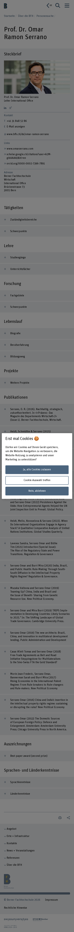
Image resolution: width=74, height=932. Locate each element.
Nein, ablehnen (37, 491)
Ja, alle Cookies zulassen (37, 469)
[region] (37, 466)
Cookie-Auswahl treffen (37, 480)
